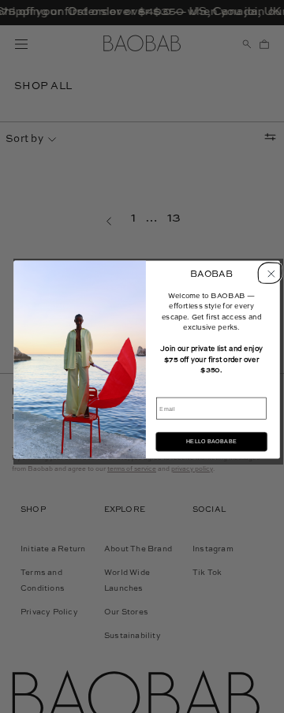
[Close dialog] (268, 272)
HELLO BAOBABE (211, 442)
